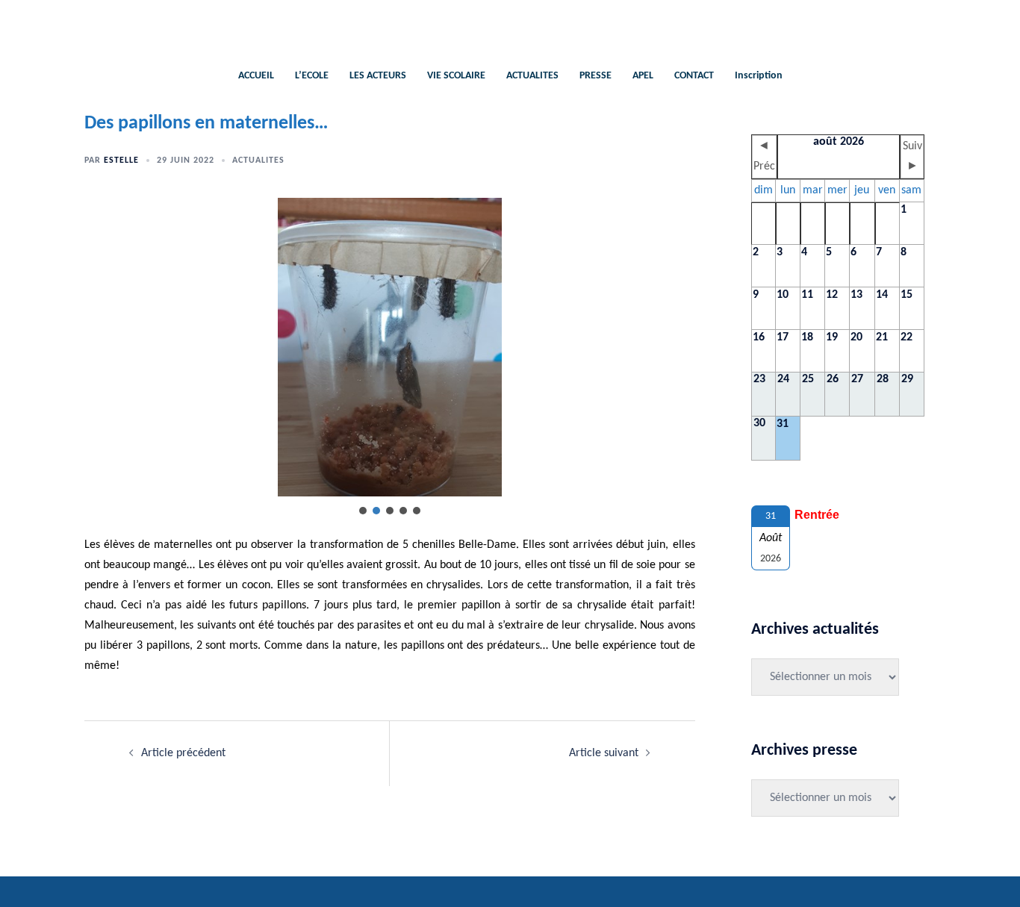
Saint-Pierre (510, 26)
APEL (642, 75)
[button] (363, 510)
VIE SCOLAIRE (456, 75)
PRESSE (595, 75)
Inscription (759, 75)
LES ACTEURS (377, 75)
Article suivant (603, 753)
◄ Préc (764, 156)
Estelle (121, 160)
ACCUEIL (256, 75)
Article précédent (183, 753)
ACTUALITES (532, 75)
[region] (389, 357)
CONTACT (694, 75)
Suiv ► (912, 156)
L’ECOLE (312, 75)
